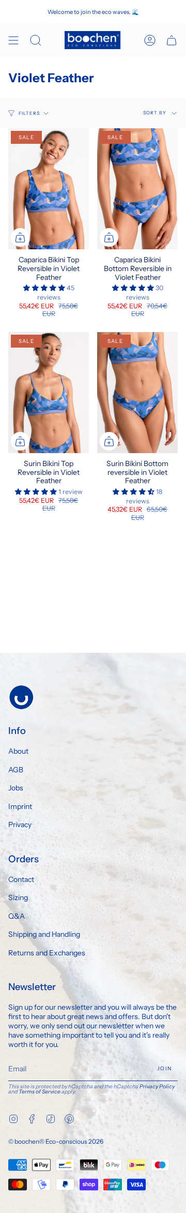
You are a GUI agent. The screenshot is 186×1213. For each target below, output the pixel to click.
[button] (45, 288)
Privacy (20, 824)
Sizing (18, 897)
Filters (29, 113)
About (18, 751)
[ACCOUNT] (150, 40)
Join (164, 1068)
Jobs (15, 787)
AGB (15, 769)
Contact (21, 879)
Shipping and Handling (44, 934)
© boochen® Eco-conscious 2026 (55, 1141)
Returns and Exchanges (46, 952)
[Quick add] (20, 237)
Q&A (16, 916)
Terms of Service (39, 1091)
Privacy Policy (157, 1086)
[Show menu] (13, 40)
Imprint (20, 806)
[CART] (171, 40)
